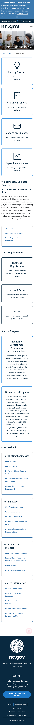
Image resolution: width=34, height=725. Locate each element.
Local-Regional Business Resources (14, 239)
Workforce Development (14, 507)
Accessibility (17, 708)
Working (9, 53)
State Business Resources (14, 233)
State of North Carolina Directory (17, 694)
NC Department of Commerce (16, 608)
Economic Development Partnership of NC (14, 614)
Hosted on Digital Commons (17, 721)
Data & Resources (11, 565)
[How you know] (17, 21)
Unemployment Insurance (14, 512)
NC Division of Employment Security (15, 602)
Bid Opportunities (11, 466)
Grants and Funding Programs (16, 553)
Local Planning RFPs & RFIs (15, 570)
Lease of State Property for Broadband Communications (15, 559)
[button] (25, 27)
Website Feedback (20, 705)
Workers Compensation (13, 517)
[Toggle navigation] (31, 27)
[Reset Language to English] (22, 21)
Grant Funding (10, 461)
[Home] (12, 25)
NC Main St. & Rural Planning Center (15, 472)
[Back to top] (29, 631)
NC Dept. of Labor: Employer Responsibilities (15, 530)
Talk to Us (9, 228)
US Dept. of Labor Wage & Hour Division (16, 523)
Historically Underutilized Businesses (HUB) (14, 487)
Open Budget (23, 715)
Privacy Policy (11, 715)
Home (3, 53)
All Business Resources (13, 588)
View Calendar (22, 14)
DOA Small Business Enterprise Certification (16, 480)
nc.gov (10, 705)
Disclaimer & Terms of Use (17, 712)
